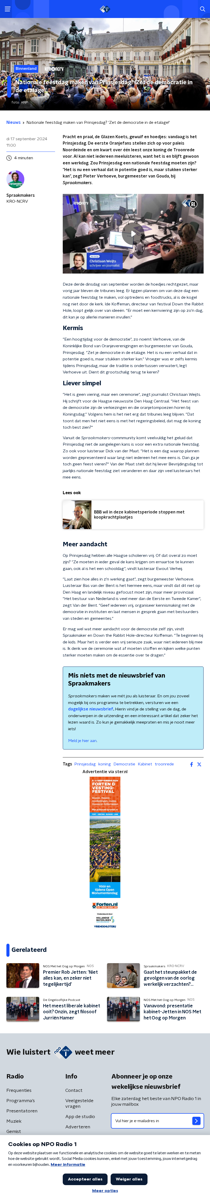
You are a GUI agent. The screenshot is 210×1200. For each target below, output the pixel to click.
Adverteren (77, 1127)
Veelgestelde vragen (79, 1104)
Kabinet (145, 764)
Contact (73, 1090)
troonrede (164, 764)
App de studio (80, 1116)
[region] (133, 233)
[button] (8, 9)
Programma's (20, 1101)
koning (104, 764)
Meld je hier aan (82, 741)
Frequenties (19, 1090)
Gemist (13, 1131)
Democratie (124, 764)
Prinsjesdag (85, 764)
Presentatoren (21, 1111)
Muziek (14, 1121)
